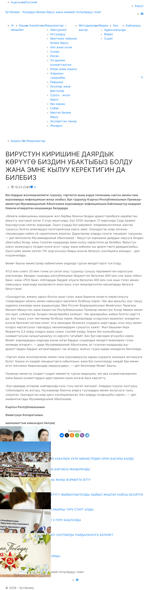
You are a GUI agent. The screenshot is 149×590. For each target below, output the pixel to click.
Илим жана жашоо (63, 69)
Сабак (54, 108)
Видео (108, 34)
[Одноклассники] (72, 435)
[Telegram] (87, 435)
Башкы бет (19, 141)
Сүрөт (108, 38)
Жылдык (56, 125)
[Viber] (82, 435)
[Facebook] (142, 14)
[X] (67, 435)
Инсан (54, 56)
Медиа (104, 25)
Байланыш (133, 25)
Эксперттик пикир (63, 121)
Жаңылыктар (55, 25)
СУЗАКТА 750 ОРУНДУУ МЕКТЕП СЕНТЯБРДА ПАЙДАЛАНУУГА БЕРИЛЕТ (60, 535)
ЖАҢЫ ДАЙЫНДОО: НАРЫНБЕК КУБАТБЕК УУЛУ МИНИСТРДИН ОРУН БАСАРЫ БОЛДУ (71, 458)
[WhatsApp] (77, 435)
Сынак (54, 51)
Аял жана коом (61, 47)
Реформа (56, 82)
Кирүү (139, 6)
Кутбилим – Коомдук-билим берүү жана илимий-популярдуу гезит (53, 12)
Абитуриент (58, 30)
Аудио (108, 30)
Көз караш (57, 104)
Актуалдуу (57, 34)
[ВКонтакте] (62, 435)
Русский (31, 2)
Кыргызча (18, 2)
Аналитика (37, 25)
